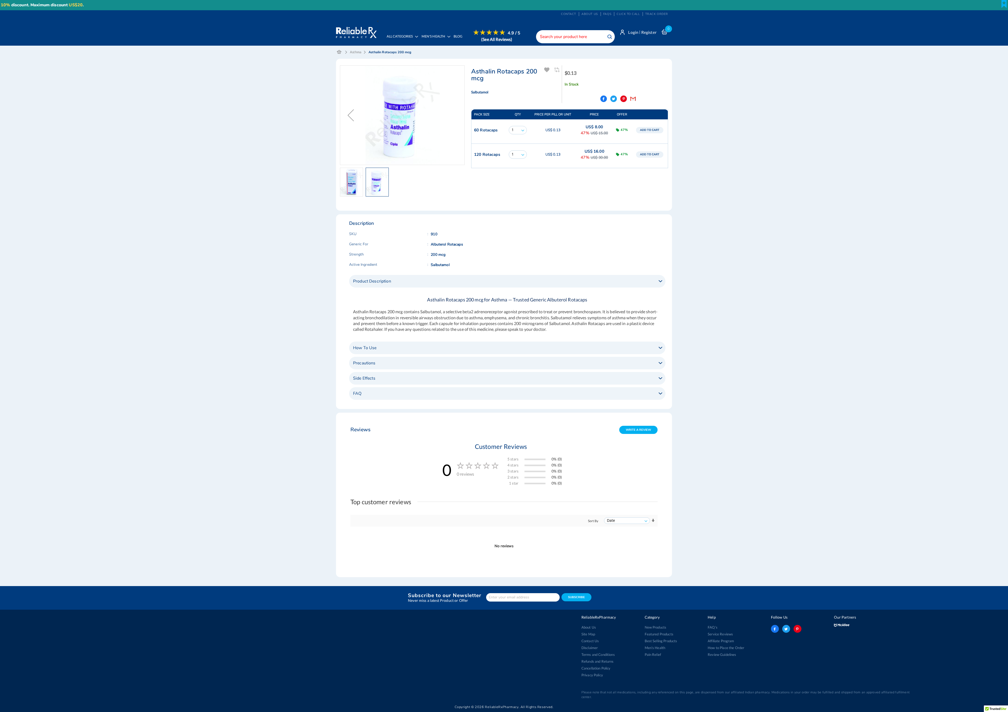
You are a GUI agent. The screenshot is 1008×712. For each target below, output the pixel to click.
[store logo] (356, 31)
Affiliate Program (721, 641)
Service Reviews (720, 634)
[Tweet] (613, 98)
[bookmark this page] (1004, 4)
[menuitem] (434, 40)
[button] (350, 115)
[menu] (452, 40)
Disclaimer (589, 648)
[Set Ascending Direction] (653, 520)
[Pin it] (623, 98)
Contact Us (590, 641)
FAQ (357, 393)
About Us (588, 627)
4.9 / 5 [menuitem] (514, 33)
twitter (786, 629)
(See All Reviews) (496, 39)
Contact (568, 14)
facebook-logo (775, 629)
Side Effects (364, 378)
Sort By (593, 521)
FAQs (607, 14)
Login (633, 32)
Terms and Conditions (598, 654)
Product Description (372, 281)
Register (649, 32)
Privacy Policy (592, 675)
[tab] (507, 281)
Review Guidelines (722, 654)
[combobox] (575, 36)
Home (339, 52)
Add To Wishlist (547, 70)
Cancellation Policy (596, 668)
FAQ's (712, 627)
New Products (655, 627)
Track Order (656, 14)
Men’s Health (655, 648)
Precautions (364, 363)
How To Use (364, 348)
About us (589, 14)
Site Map (588, 634)
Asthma (355, 52)
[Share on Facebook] (603, 98)
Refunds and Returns (597, 661)
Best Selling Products (661, 641)
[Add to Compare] (557, 70)
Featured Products (659, 634)
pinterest (797, 629)
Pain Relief (653, 654)
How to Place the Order (726, 648)
